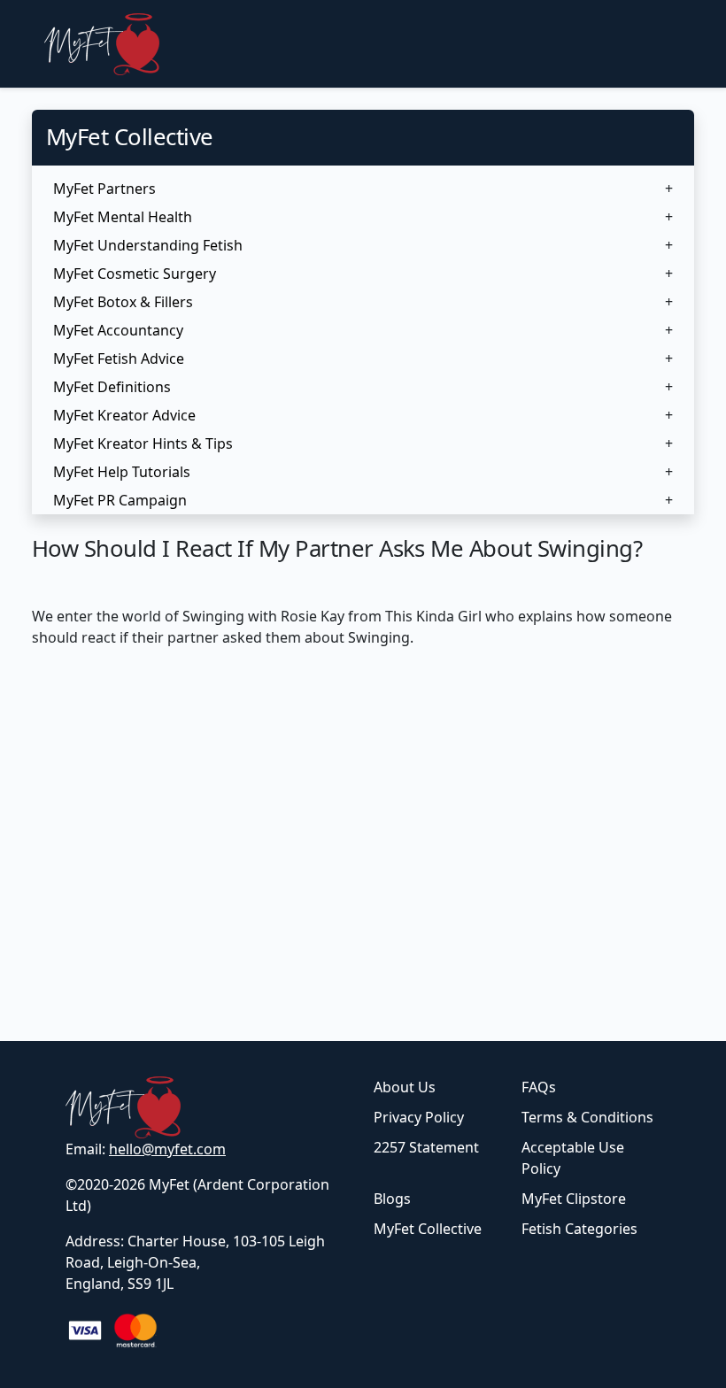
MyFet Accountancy (118, 330)
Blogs (392, 1198)
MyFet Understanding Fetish (148, 245)
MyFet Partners (104, 188)
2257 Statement (426, 1147)
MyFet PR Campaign (120, 500)
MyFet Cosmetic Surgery (134, 273)
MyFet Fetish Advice (118, 358)
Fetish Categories (579, 1228)
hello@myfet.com (167, 1149)
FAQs (538, 1087)
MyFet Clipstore (573, 1198)
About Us (405, 1087)
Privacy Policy (419, 1117)
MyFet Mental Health (122, 217)
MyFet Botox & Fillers (123, 302)
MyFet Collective (428, 1228)
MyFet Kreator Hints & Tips (143, 443)
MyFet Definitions (112, 387)
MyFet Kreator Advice (124, 415)
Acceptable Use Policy (572, 1157)
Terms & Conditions (587, 1117)
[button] (363, 188)
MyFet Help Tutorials (121, 472)
